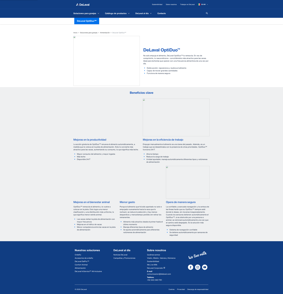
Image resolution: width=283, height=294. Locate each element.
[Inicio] (82, 4)
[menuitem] (86, 13)
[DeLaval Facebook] (190, 267)
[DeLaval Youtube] (204, 267)
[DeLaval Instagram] (197, 267)
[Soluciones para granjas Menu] (98, 13)
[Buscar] (207, 13)
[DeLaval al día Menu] (151, 13)
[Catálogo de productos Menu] (129, 13)
